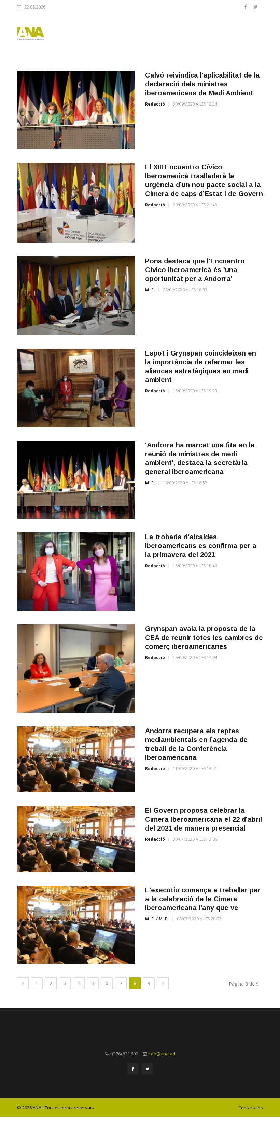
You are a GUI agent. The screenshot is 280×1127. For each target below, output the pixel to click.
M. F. (150, 290)
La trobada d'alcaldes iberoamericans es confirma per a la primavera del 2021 (200, 545)
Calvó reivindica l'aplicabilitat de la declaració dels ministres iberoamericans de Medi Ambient (202, 84)
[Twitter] (255, 6)
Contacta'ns (250, 1107)
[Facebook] (246, 6)
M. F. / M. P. (157, 919)
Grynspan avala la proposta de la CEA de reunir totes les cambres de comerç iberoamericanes (204, 637)
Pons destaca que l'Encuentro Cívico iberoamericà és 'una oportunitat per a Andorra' (195, 269)
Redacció (155, 104)
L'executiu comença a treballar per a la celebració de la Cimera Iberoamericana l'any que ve (203, 899)
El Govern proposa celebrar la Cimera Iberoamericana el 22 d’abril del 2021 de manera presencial (203, 819)
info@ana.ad (161, 1054)
